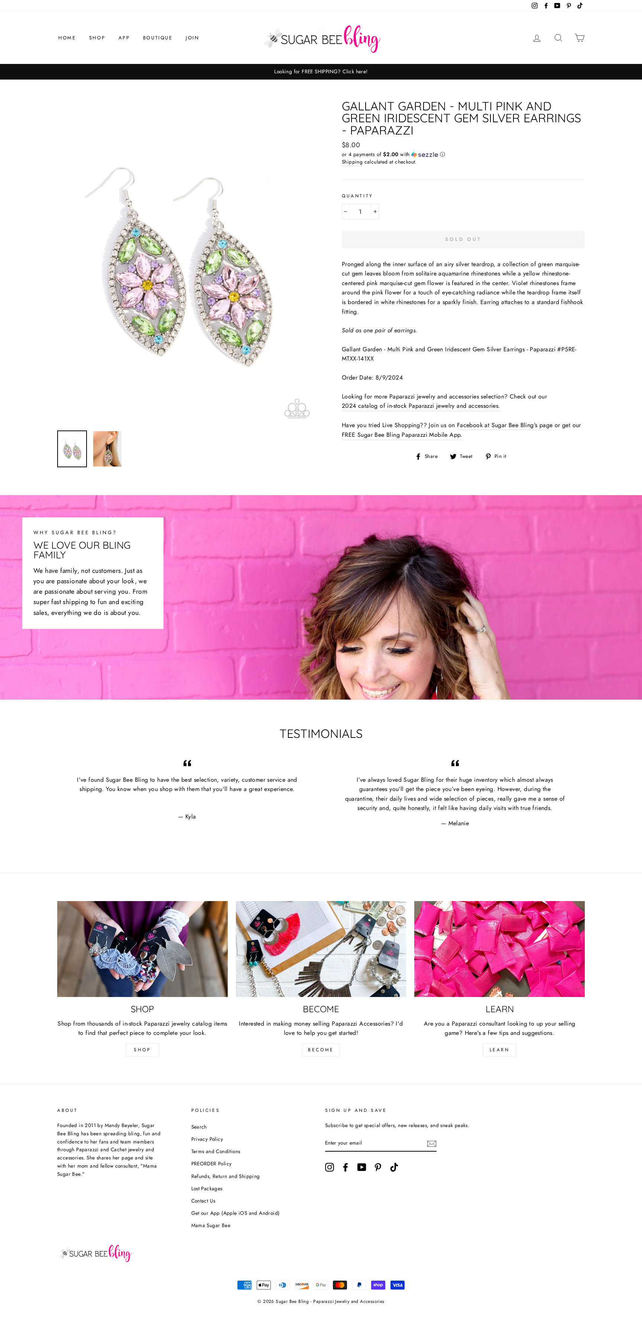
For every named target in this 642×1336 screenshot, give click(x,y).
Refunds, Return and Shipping (225, 1176)
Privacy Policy (207, 1139)
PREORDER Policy (211, 1163)
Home (67, 37)
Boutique (158, 37)
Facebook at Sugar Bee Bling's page (505, 425)
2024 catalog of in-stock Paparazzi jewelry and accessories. (421, 405)
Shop (97, 37)
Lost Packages (207, 1188)
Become (321, 1049)
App (124, 37)
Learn (500, 1049)
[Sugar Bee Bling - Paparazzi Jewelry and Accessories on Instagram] (329, 1167)
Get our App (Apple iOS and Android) (235, 1213)
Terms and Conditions (215, 1151)
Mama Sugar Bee (211, 1225)
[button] (463, 154)
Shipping (352, 161)
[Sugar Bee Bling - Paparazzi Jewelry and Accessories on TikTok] (394, 1167)
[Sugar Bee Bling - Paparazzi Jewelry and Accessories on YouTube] (361, 1167)
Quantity (357, 196)
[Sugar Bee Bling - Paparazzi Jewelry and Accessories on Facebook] (345, 1167)
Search (199, 1126)
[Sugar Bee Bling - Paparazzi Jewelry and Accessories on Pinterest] (377, 1167)
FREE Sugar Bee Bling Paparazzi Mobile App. (402, 434)
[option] (321, 72)
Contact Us (203, 1200)
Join (192, 37)
